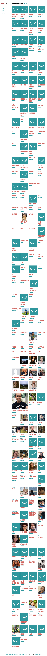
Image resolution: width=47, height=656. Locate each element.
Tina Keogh (14, 416)
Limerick (22, 60)
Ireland (39, 32)
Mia (13, 143)
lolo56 (30, 634)
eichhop (14, 196)
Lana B (30, 557)
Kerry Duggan (23, 222)
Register (3, 10)
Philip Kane (23, 85)
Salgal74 (22, 377)
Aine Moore (40, 520)
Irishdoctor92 (41, 131)
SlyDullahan (15, 471)
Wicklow (31, 478)
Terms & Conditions (9, 654)
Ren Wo (31, 377)
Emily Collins (41, 127)
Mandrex (22, 196)
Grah (21, 459)
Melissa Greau (32, 365)
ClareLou (14, 347)
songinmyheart (16, 609)
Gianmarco (40, 422)
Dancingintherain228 (34, 184)
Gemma (31, 321)
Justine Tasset (15, 45)
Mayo (22, 72)
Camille (31, 422)
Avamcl (31, 294)
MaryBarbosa (41, 333)
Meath (39, 133)
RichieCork (23, 351)
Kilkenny (39, 197)
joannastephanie (42, 582)
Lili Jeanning (32, 113)
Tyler (39, 266)
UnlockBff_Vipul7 (16, 309)
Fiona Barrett (23, 622)
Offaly (14, 417)
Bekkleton (40, 240)
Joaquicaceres (32, 447)
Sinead (22, 634)
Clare (22, 441)
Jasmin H (22, 520)
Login (3, 8)
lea (12, 28)
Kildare (14, 30)
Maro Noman (24, 602)
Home (3, 6)
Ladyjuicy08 (15, 172)
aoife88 (39, 208)
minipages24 (15, 208)
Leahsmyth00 (23, 333)
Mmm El (14, 557)
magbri (22, 71)
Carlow (14, 480)
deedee (30, 459)
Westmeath (39, 268)
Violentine (14, 390)
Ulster (39, 74)
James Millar (41, 347)
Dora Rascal (23, 45)
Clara (39, 496)
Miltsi (13, 99)
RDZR (13, 595)
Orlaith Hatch (41, 14)
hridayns (31, 172)
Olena (13, 634)
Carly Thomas (23, 639)
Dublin (39, 16)
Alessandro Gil (33, 532)
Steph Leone (32, 71)
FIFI (38, 447)
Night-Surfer (23, 532)
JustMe (13, 280)
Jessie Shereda (15, 513)
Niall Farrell (32, 562)
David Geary (33, 316)
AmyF (13, 262)
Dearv (39, 365)
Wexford (22, 436)
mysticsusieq (32, 228)
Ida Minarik (23, 179)
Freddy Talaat (32, 615)
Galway (39, 46)
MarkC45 (22, 321)
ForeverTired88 (41, 143)
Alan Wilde (40, 508)
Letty (39, 435)
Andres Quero (23, 139)
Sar (13, 435)
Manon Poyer (15, 127)
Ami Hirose (31, 537)
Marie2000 (31, 402)
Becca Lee (31, 609)
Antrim (22, 30)
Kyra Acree (32, 127)
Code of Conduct (22, 654)
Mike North (40, 557)
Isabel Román (23, 28)
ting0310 (22, 435)
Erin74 (13, 459)
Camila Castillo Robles (31, 30)
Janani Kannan (15, 165)
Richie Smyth (15, 501)
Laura (13, 57)
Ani (13, 228)
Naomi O (22, 508)
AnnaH (22, 390)
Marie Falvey (15, 489)
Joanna (22, 262)
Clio (39, 351)
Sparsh (31, 347)
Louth (39, 521)
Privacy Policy (15, 654)
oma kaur (40, 569)
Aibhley (14, 131)
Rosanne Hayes (41, 85)
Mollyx (14, 333)
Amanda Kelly (23, 557)
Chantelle (14, 294)
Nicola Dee (40, 537)
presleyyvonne (24, 99)
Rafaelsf (40, 459)
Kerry (30, 185)
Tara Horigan (15, 377)
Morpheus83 (32, 254)
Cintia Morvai (32, 390)
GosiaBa (40, 634)
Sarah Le (14, 569)
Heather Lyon (15, 615)
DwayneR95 (32, 581)
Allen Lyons (23, 365)
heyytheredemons (24, 280)
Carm (21, 347)
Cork (13, 18)
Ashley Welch (23, 191)
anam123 (39, 402)
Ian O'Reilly (32, 274)
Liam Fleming (41, 50)
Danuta (39, 196)
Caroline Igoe (15, 440)
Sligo (39, 436)
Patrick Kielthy (15, 191)
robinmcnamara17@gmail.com (20, 410)
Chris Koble (23, 440)
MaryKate (14, 214)
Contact (3, 13)
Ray (13, 351)
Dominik (14, 532)
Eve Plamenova (41, 236)
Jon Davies (40, 45)
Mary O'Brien (32, 588)
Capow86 (31, 49)
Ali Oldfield (40, 615)
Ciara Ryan (14, 329)
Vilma (39, 471)
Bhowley (31, 14)
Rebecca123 (32, 157)
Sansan (31, 214)
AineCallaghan (15, 357)
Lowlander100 (32, 435)
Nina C (39, 484)
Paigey (22, 119)
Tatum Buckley (24, 588)
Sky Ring (31, 45)
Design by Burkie (38, 654)
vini (21, 471)
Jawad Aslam (23, 544)
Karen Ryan (23, 267)
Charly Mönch (32, 204)
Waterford (31, 50)
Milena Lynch (32, 477)
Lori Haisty (40, 99)
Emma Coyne (23, 477)
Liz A (21, 496)
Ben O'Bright (41, 321)
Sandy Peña (40, 105)
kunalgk (24, 316)
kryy (21, 228)
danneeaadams (15, 646)
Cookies (26, 654)
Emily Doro (40, 525)
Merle (21, 422)
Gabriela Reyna (24, 151)
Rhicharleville (24, 240)
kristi (30, 208)
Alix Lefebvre (32, 496)
